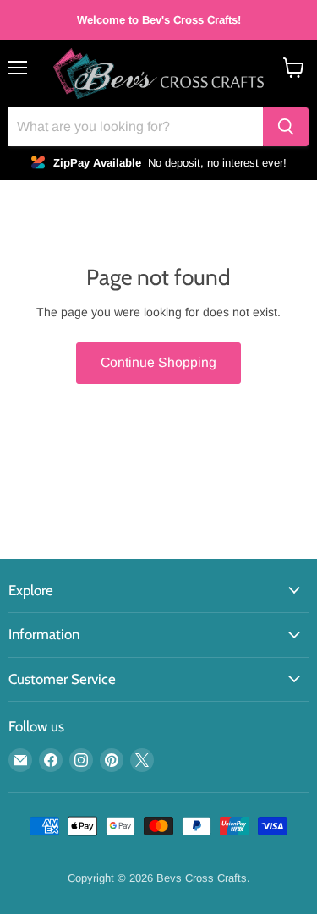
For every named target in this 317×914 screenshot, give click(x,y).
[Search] (286, 126)
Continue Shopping (158, 362)
